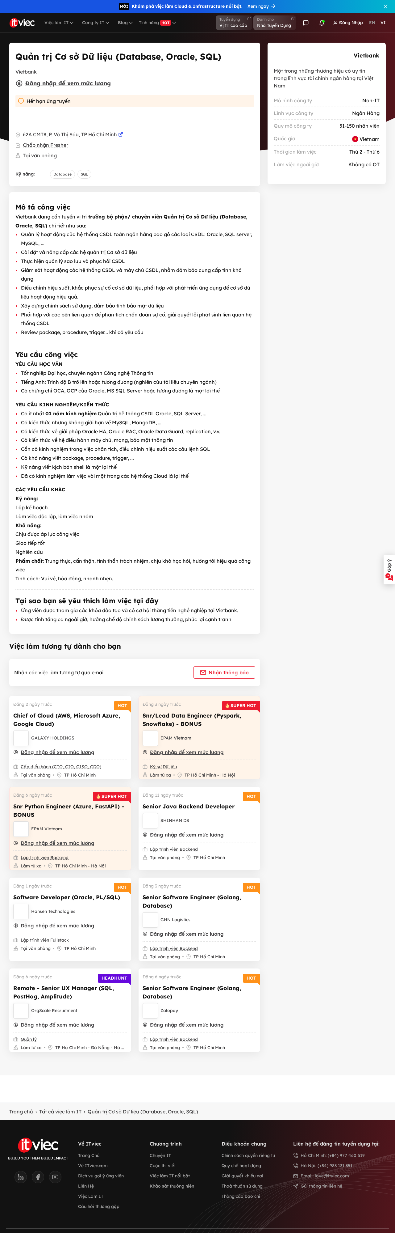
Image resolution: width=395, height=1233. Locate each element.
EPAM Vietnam (175, 738)
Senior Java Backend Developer (189, 806)
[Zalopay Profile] (150, 1011)
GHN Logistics (175, 919)
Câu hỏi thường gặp (98, 1206)
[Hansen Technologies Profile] (21, 911)
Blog (123, 22)
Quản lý (29, 1039)
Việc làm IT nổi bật (170, 1176)
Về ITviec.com (93, 1165)
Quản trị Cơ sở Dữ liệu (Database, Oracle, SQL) (143, 1111)
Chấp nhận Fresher (45, 145)
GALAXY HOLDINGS (52, 738)
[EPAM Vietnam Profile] (150, 738)
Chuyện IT (160, 1155)
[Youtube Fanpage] (55, 1179)
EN (372, 22)
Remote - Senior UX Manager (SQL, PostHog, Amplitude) (63, 992)
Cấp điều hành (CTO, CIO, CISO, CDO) (61, 766)
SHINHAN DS (174, 820)
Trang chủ (21, 1111)
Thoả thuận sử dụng (242, 1186)
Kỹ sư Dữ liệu (163, 766)
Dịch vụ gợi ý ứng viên (101, 1176)
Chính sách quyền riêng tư (248, 1155)
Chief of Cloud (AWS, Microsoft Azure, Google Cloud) (66, 719)
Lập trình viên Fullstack (45, 940)
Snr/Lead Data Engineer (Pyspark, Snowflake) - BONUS (192, 719)
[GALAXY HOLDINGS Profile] (21, 738)
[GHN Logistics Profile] (150, 920)
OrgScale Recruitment (54, 1010)
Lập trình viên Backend (45, 857)
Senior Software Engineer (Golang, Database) (192, 901)
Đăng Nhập (351, 22)
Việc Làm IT (90, 1196)
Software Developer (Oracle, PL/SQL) (66, 897)
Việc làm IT (56, 22)
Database (62, 174)
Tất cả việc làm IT (60, 1111)
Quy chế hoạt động (241, 1165)
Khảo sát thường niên (172, 1186)
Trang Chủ (88, 1155)
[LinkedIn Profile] (23, 1179)
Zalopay (169, 1010)
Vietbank (366, 55)
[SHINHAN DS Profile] (150, 820)
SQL (84, 174)
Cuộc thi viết (163, 1165)
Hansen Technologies (53, 911)
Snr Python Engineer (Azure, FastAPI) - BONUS (68, 810)
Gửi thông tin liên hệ (321, 1186)
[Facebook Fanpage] (40, 1179)
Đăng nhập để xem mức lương (68, 83)
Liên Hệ (86, 1186)
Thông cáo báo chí (241, 1196)
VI (383, 22)
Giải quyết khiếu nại (242, 1176)
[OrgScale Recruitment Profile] (21, 1011)
